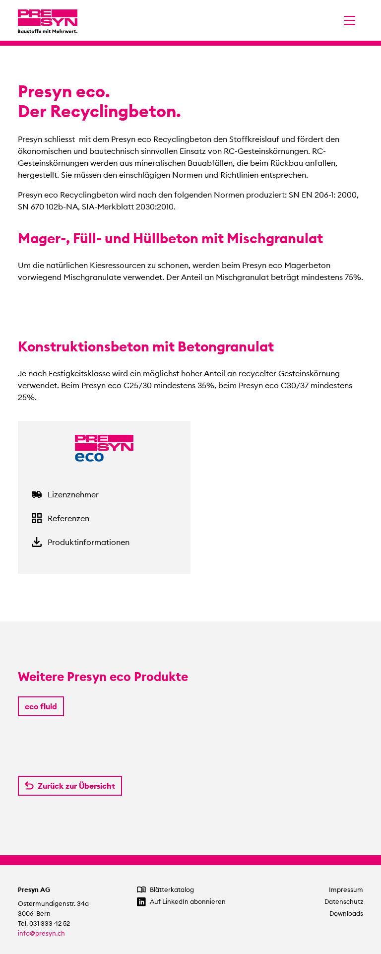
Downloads (346, 913)
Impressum (346, 890)
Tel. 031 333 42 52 (44, 923)
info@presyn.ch (41, 933)
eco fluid (41, 706)
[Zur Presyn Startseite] (47, 20)
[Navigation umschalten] (349, 20)
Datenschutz (343, 901)
